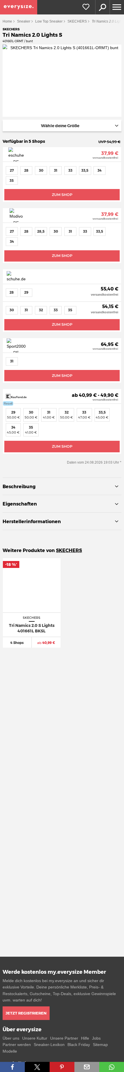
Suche (102, 7)
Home (7, 21)
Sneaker (23, 21)
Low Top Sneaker (49, 21)
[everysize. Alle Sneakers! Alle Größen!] (18, 7)
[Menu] (117, 7)
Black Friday (78, 1044)
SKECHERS (77, 21)
